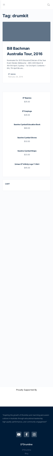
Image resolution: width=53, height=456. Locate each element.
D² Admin (12, 74)
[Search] (48, 4)
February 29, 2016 (15, 77)
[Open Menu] (3, 4)
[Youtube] (18, 434)
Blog (26, 453)
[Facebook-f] (26, 434)
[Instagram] (34, 434)
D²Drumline (26, 450)
